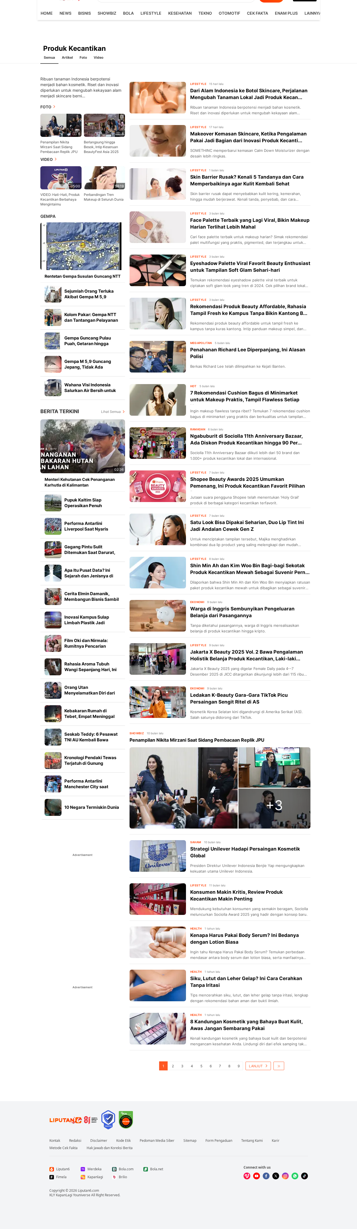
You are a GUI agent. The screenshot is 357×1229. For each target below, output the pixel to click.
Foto (83, 57)
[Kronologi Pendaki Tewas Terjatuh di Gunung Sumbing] (53, 760)
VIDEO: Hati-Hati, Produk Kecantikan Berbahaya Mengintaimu (60, 199)
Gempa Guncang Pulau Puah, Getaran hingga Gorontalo (87, 343)
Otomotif (229, 13)
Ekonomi (197, 602)
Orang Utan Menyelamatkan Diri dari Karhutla (89, 693)
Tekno (205, 13)
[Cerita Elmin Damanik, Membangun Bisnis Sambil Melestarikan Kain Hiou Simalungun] (53, 596)
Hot (193, 386)
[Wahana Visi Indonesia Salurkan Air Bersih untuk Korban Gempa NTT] (53, 387)
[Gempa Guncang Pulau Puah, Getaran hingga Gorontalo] (53, 340)
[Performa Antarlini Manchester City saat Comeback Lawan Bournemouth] (53, 783)
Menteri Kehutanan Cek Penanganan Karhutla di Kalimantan (80, 482)
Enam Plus (286, 13)
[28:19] (104, 177)
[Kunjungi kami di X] (275, 1176)
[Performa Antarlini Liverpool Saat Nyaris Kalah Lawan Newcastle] (53, 526)
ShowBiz (107, 13)
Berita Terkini (59, 411)
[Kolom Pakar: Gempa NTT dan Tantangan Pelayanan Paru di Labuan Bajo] (53, 317)
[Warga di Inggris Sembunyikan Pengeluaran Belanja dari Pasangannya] (158, 616)
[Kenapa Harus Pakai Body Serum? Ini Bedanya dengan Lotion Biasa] (158, 942)
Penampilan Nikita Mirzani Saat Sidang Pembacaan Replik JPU (59, 147)
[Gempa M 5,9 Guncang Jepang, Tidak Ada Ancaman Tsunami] (53, 364)
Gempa (48, 216)
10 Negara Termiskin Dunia (91, 807)
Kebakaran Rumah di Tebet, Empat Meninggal (89, 713)
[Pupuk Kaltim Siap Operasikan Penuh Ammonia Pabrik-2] (53, 502)
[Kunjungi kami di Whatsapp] (295, 1176)
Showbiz (137, 733)
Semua (49, 57)
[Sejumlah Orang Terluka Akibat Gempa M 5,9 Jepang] (53, 294)
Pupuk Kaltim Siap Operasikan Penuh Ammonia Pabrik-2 (83, 505)
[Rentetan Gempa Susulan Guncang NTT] (82, 246)
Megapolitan (201, 343)
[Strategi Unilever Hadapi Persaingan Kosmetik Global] (158, 856)
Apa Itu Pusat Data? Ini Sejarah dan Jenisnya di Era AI (88, 576)
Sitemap (189, 1140)
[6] (61, 124)
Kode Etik (123, 1140)
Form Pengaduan (218, 1140)
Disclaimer (98, 1140)
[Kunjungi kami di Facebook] (266, 1176)
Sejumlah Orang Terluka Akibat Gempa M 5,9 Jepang (89, 296)
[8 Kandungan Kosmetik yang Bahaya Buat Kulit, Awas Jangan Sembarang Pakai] (158, 1028)
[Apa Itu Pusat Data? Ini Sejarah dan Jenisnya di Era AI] (53, 573)
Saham (195, 842)
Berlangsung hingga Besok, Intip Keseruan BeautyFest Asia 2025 (101, 147)
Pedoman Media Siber (157, 1140)
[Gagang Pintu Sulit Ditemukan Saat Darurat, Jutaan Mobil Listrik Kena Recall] (53, 549)
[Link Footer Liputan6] (73, 1119)
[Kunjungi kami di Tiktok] (304, 1176)
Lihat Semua (111, 411)
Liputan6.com (88, 1190)
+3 (274, 805)
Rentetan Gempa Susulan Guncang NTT (83, 276)
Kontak (54, 1140)
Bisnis (84, 13)
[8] (104, 124)
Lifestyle (151, 13)
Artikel (67, 57)
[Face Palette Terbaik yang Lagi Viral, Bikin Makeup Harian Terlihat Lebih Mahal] (158, 227)
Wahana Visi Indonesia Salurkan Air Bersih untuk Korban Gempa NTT (90, 390)
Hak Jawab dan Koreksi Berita (110, 1148)
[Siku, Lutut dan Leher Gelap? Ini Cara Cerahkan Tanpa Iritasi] (158, 985)
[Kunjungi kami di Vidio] (247, 1176)
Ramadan (197, 429)
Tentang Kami (252, 1140)
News (65, 13)
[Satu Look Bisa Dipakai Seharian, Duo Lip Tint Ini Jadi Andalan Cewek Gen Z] (158, 529)
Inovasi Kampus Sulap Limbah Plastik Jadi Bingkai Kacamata (86, 622)
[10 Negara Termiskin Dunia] (53, 807)
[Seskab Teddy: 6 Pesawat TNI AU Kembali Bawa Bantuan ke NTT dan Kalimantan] (53, 737)
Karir (275, 1140)
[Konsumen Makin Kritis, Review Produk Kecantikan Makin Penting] (158, 899)
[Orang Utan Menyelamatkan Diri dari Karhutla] (53, 690)
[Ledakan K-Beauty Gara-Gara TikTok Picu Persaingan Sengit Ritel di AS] (158, 702)
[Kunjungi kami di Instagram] (285, 1176)
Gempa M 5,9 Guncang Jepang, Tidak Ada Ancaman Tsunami (87, 367)
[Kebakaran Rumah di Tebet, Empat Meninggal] (53, 713)
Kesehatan (180, 13)
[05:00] (61, 177)
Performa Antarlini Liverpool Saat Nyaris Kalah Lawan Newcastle (88, 529)
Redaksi (75, 1140)
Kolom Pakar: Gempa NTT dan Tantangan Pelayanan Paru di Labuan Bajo (91, 320)
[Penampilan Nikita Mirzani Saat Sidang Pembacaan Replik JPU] (184, 788)
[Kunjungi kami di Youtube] (256, 1176)
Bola (128, 13)
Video (98, 57)
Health (196, 928)
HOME (47, 13)
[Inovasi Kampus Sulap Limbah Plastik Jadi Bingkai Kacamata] (53, 620)
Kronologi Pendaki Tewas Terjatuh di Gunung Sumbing (90, 763)
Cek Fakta (257, 13)
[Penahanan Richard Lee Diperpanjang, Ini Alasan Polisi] (158, 357)
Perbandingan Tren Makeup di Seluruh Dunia (104, 196)
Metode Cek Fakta (63, 1148)
